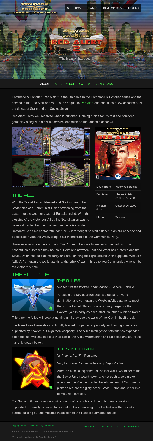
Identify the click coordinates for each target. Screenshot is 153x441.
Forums (133, 8)
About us (90, 426)
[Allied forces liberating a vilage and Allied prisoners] (31, 173)
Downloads (104, 83)
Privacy (107, 426)
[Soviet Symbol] (33, 369)
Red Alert (87, 103)
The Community (128, 426)
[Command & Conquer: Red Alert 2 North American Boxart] (118, 154)
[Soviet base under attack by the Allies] (31, 142)
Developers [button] (111, 8)
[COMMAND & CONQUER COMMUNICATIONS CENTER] (35, 8)
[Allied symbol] (33, 296)
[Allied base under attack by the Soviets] (70, 142)
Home (79, 8)
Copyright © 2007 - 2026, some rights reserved (33, 425)
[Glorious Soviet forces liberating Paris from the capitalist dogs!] (70, 173)
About (44, 83)
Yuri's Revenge (64, 83)
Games (92, 8)
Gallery (84, 83)
